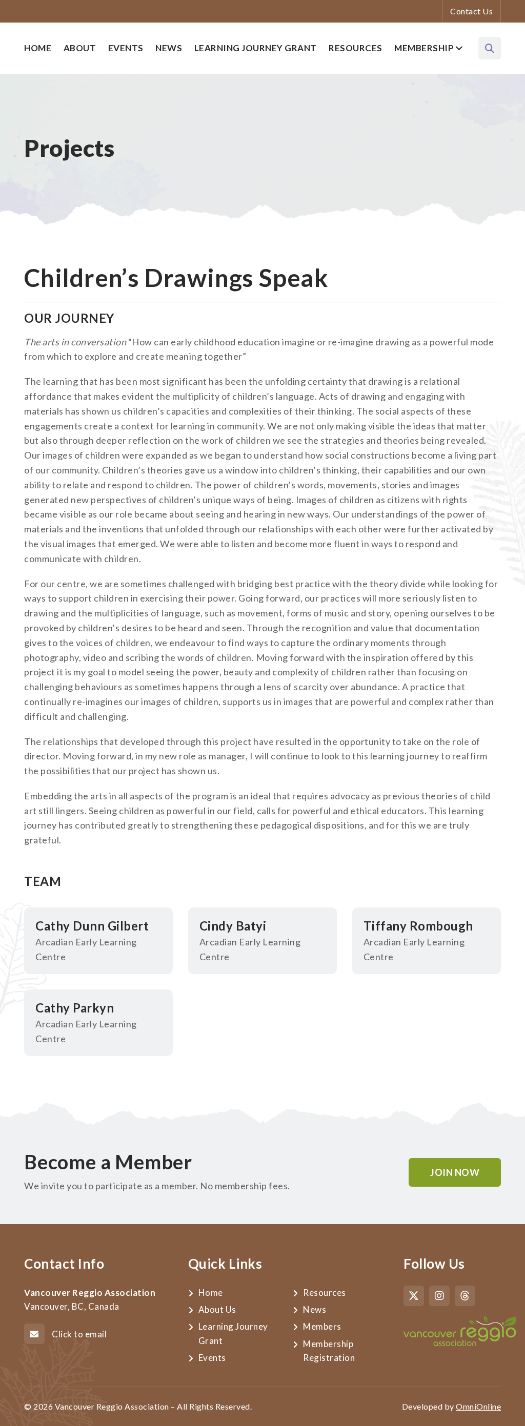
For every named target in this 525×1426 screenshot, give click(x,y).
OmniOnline (478, 1406)
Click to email (79, 1334)
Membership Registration (329, 1350)
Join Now (454, 1172)
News (168, 48)
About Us (217, 1309)
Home (37, 48)
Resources (355, 48)
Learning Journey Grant (255, 48)
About (80, 48)
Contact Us (471, 11)
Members (322, 1326)
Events (126, 48)
